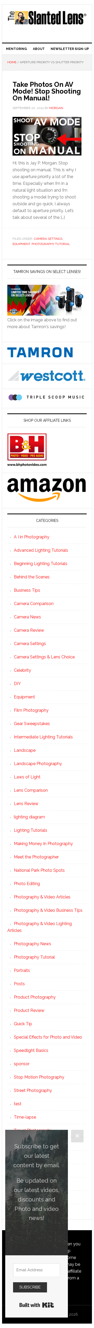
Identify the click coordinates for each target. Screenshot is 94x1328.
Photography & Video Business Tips (48, 910)
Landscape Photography (38, 763)
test (17, 1103)
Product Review (29, 1010)
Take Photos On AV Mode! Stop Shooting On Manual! (47, 91)
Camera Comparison (34, 603)
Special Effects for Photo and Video (48, 1037)
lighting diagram (29, 816)
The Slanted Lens (47, 21)
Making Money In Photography (43, 843)
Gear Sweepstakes (32, 723)
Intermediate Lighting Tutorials (43, 736)
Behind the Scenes (32, 576)
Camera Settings (48, 239)
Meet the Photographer (36, 856)
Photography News (32, 943)
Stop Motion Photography (39, 1077)
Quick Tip (23, 1023)
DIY (17, 683)
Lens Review (26, 803)
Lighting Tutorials (30, 830)
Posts (19, 983)
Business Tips (27, 590)
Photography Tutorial (51, 244)
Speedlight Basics (31, 1050)
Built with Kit (36, 1305)
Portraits (22, 970)
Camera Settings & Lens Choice (44, 656)
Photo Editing (27, 883)
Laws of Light (27, 776)
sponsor (22, 1063)
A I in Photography (31, 536)
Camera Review (29, 630)
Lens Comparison (31, 790)
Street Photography (33, 1090)
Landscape (25, 750)
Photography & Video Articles (42, 896)
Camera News (27, 616)
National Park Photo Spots (39, 870)
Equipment (21, 244)
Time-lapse (25, 1117)
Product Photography (35, 997)
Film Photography (31, 710)
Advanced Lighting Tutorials (41, 550)
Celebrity (22, 670)
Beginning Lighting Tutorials (40, 563)
